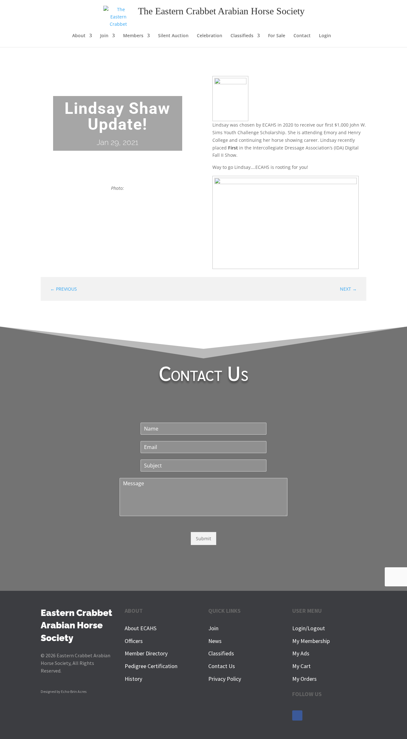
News (215, 641)
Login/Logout (308, 628)
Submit (203, 538)
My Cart (301, 666)
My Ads (300, 653)
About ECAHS (140, 628)
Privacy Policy (224, 678)
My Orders (304, 678)
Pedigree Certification (151, 666)
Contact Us (221, 666)
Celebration (209, 35)
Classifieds (242, 35)
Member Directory (146, 653)
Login (325, 35)
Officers (134, 641)
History (133, 678)
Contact (302, 35)
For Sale (276, 35)
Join (213, 628)
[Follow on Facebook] (297, 715)
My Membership (311, 641)
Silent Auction (173, 35)
